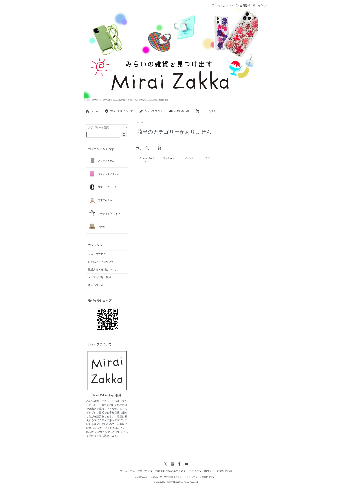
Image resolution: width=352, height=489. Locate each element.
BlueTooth (168, 158)
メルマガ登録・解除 (99, 277)
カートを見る (208, 111)
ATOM (99, 284)
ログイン (261, 5)
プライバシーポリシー (201, 470)
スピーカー (211, 158)
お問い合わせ (181, 111)
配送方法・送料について (102, 269)
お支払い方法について (101, 261)
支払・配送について (121, 111)
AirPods (189, 158)
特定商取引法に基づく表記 (170, 470)
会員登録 (245, 5)
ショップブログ (153, 111)
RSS (90, 284)
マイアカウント (224, 5)
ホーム (94, 111)
